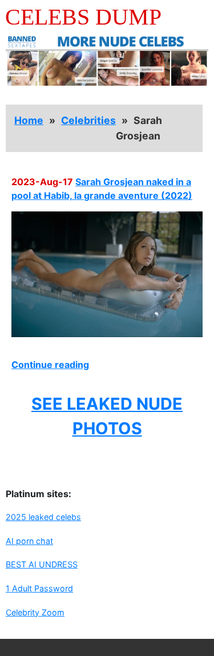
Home (28, 120)
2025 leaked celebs (43, 517)
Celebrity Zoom (35, 612)
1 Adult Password (39, 588)
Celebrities (88, 120)
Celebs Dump (83, 17)
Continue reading (50, 364)
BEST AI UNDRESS (42, 564)
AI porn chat (29, 541)
